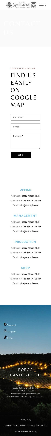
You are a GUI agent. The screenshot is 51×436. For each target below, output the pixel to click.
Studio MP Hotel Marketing (25, 431)
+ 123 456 (26, 200)
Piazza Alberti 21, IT (30, 196)
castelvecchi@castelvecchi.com (28, 394)
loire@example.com (29, 205)
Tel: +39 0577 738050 (25, 391)
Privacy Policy (25, 419)
